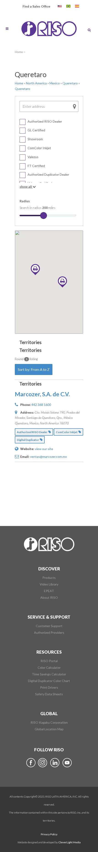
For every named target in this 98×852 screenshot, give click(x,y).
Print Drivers (49, 687)
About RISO (49, 597)
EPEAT (49, 591)
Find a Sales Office (36, 6)
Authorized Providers (49, 632)
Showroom (35, 139)
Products (49, 577)
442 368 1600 (41, 405)
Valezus (33, 157)
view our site (44, 449)
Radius (25, 201)
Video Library (49, 584)
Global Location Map (49, 729)
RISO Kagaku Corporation (49, 722)
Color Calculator (49, 667)
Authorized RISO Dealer (45, 121)
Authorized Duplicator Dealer (48, 174)
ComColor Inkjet (39, 148)
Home (19, 52)
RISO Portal (49, 661)
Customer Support (49, 626)
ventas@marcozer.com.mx (48, 456)
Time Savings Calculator (49, 674)
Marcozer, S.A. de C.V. (42, 394)
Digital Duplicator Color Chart (49, 680)
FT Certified (36, 166)
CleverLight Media (69, 842)
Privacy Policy (49, 834)
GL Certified (36, 130)
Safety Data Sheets (49, 694)
